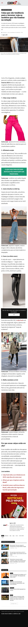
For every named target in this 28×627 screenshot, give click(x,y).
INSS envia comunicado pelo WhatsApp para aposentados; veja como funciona (17, 583)
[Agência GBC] (6, 526)
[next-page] (4, 566)
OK (14, 314)
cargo (13, 535)
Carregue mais (13, 603)
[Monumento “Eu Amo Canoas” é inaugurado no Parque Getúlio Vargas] (5, 547)
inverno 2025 (21, 535)
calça (10, 535)
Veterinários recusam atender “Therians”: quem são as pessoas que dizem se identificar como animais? (18, 560)
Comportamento (6, 10)
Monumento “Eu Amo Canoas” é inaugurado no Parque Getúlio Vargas (18, 546)
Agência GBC (5, 34)
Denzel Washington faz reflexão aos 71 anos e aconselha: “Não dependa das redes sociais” (18, 576)
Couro (17, 535)
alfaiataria (6, 535)
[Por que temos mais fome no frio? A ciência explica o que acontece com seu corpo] (5, 554)
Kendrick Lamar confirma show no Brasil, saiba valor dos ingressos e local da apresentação (14, 487)
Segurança (12, 587)
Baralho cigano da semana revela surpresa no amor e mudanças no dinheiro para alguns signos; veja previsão (17, 598)
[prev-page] (2, 566)
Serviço (11, 573)
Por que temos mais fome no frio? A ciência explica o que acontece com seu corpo (18, 553)
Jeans (3, 537)
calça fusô (20, 320)
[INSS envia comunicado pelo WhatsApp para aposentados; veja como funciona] (5, 582)
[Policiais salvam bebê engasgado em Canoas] (5, 590)
